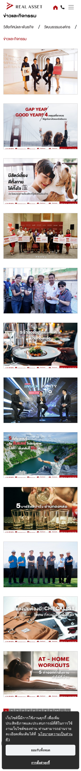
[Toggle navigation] (69, 7)
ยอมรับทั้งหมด (40, 750)
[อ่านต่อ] (41, 73)
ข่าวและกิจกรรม (15, 39)
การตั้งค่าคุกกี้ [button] (40, 762)
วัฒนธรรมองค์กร (57, 27)
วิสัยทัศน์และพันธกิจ (18, 27)
